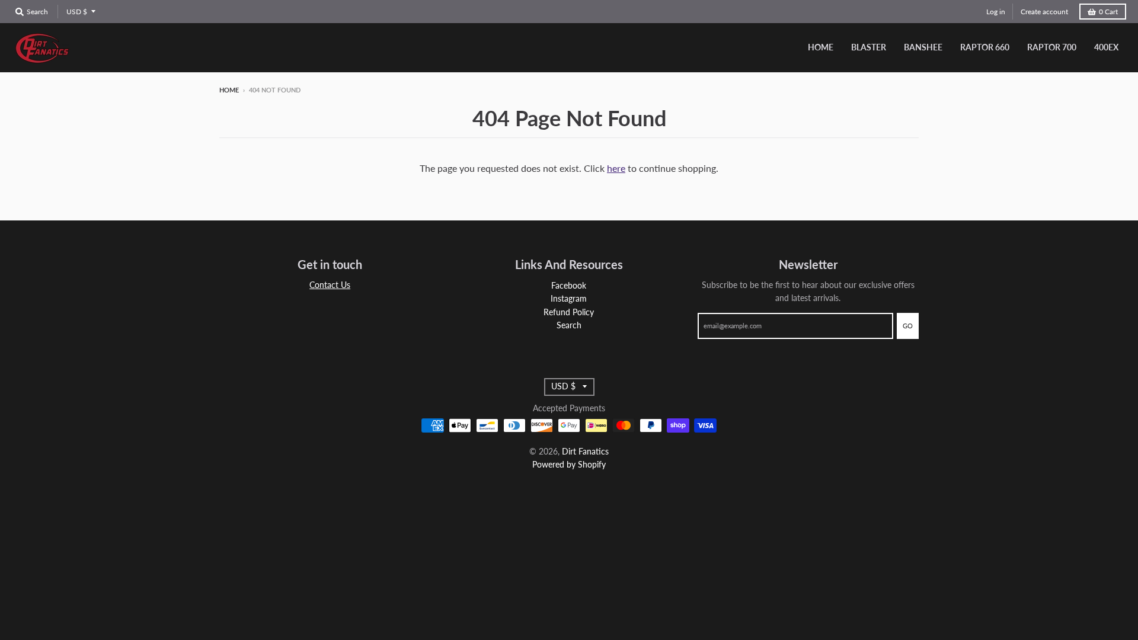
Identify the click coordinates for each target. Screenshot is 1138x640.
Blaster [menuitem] (868, 47)
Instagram (569, 298)
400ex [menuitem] (1106, 47)
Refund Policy (569, 312)
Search (569, 325)
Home (229, 90)
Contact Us (329, 285)
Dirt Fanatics (585, 451)
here (616, 168)
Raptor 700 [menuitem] (1051, 47)
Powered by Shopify (569, 464)
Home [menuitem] (820, 47)
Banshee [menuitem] (923, 47)
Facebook (568, 285)
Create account (1044, 11)
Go (908, 325)
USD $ (76, 11)
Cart (1108, 11)
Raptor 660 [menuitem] (984, 47)
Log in (995, 11)
